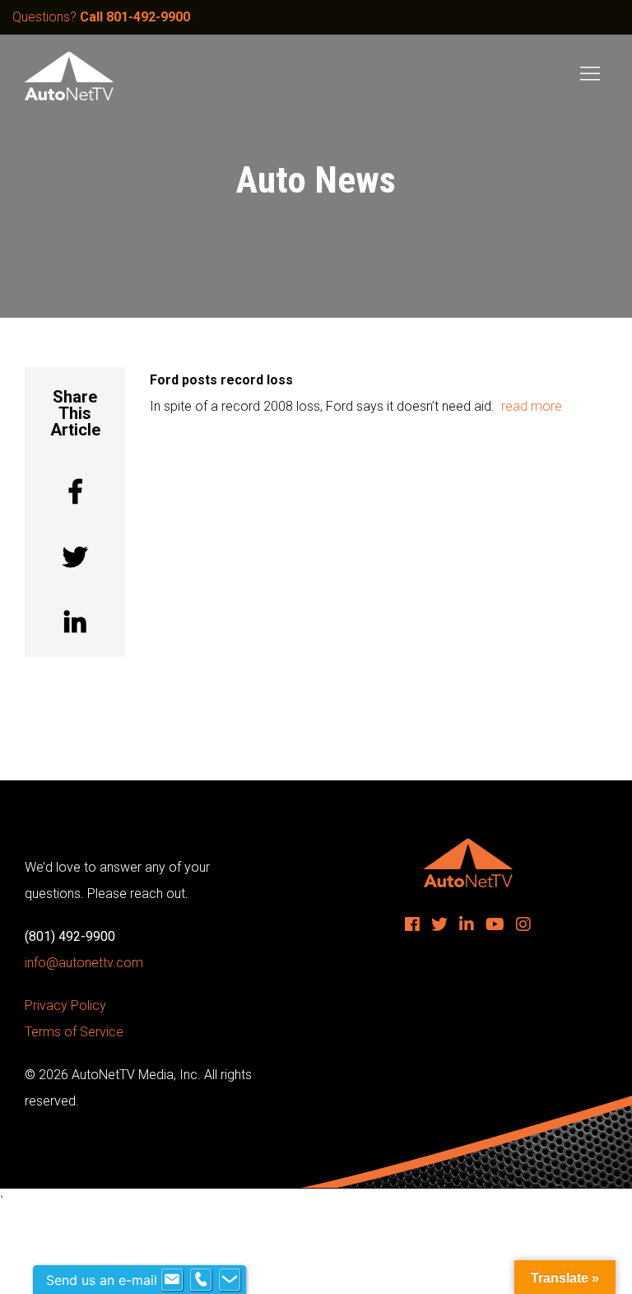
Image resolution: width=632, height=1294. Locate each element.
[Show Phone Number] (200, 1280)
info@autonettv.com (84, 962)
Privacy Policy (65, 1005)
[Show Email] (172, 1280)
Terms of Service (74, 1032)
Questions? (101, 17)
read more (531, 406)
